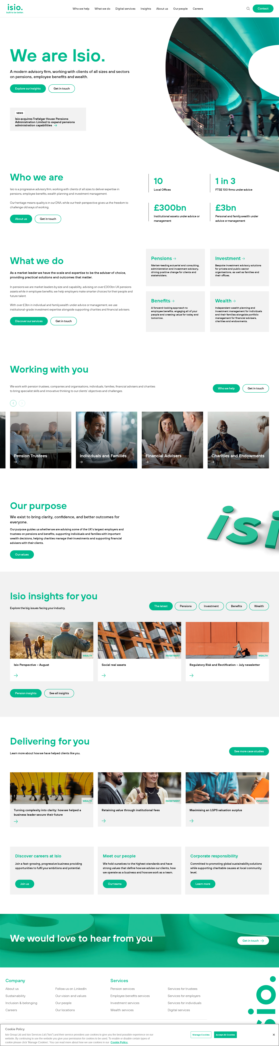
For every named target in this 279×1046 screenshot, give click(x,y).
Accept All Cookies (225, 1034)
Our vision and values (70, 996)
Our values (22, 554)
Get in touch (62, 88)
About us (162, 8)
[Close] (273, 1034)
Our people (180, 8)
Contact (263, 8)
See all (59, 693)
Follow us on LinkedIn (71, 989)
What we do (102, 8)
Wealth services (122, 1010)
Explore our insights (28, 88)
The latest (161, 606)
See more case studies (249, 751)
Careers (198, 8)
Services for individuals (184, 1003)
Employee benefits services (130, 996)
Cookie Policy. (119, 1042)
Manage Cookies (201, 1034)
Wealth (259, 606)
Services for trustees (182, 989)
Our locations (65, 1010)
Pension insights (25, 693)
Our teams (115, 884)
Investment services (124, 1003)
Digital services (125, 8)
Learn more (203, 884)
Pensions (186, 606)
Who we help (81, 8)
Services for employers (184, 996)
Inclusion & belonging (21, 1003)
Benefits (236, 606)
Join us (24, 884)
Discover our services (29, 321)
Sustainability (15, 996)
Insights (146, 8)
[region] (139, 1035)
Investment (211, 606)
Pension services (122, 989)
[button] (22, 403)
